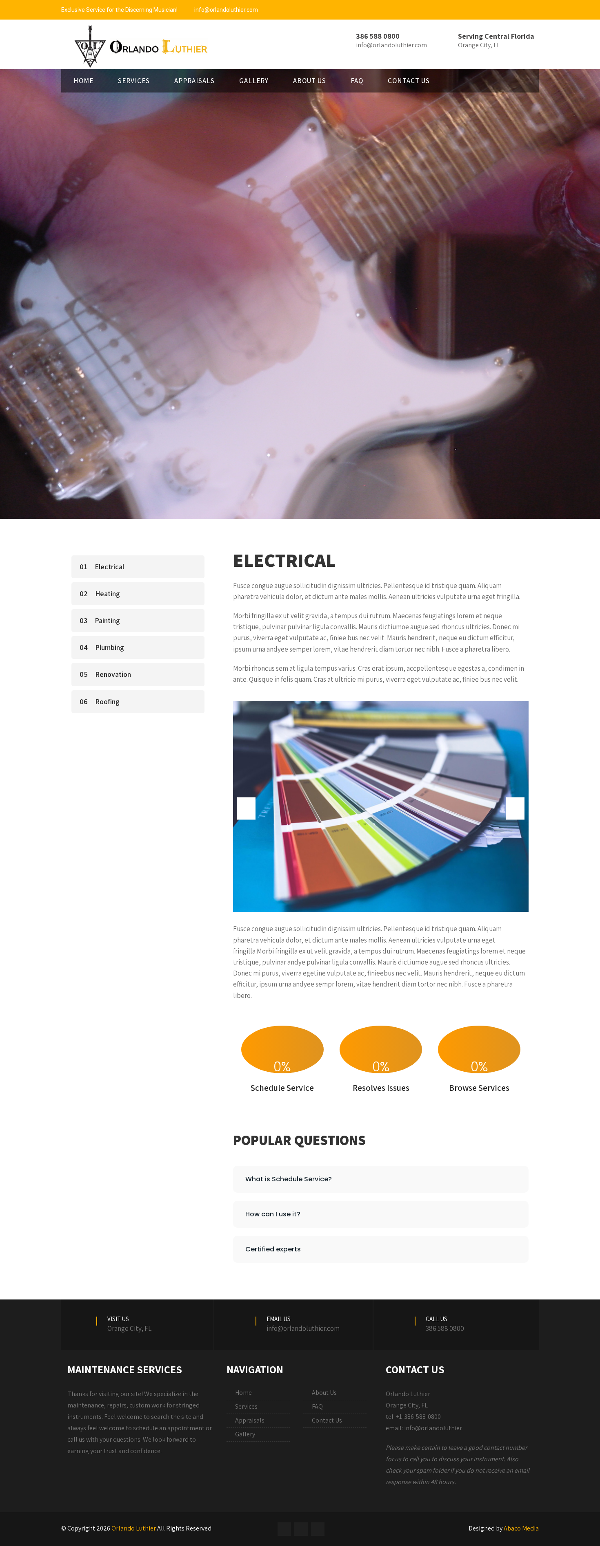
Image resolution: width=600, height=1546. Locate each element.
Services (134, 80)
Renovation (113, 674)
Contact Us (409, 80)
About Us (309, 80)
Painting (107, 620)
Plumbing (109, 647)
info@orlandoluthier (433, 1428)
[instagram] (301, 1529)
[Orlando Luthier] (137, 46)
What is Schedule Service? (288, 1179)
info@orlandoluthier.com (226, 10)
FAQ (357, 80)
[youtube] (317, 1529)
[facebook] (284, 1529)
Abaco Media (521, 1528)
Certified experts (273, 1249)
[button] (246, 808)
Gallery (254, 80)
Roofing (107, 701)
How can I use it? (272, 1214)
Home (83, 80)
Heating (107, 593)
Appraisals (194, 80)
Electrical (109, 566)
